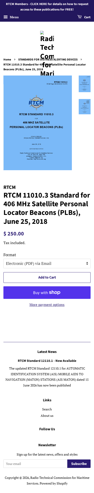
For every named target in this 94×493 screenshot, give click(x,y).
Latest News (47, 351)
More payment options (47, 304)
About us (47, 415)
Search (47, 409)
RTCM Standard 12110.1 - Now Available (47, 360)
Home (7, 59)
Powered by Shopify (54, 483)
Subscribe (79, 463)
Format (9, 254)
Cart (87, 17)
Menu (14, 17)
